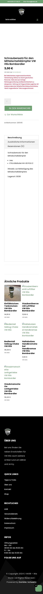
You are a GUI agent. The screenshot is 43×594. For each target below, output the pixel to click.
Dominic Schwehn (27, 582)
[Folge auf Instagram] (6, 564)
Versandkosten (16, 72)
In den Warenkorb (19, 108)
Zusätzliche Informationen (21, 141)
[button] (13, 114)
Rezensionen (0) (16, 146)
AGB (6, 509)
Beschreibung (15, 137)
